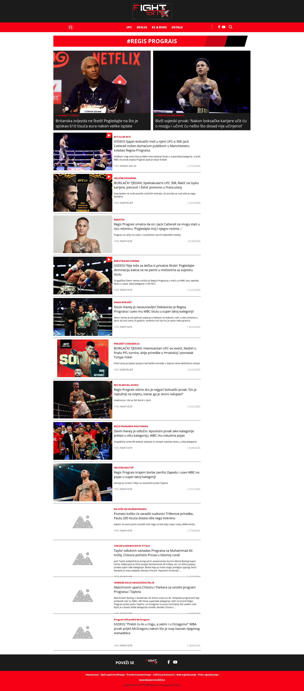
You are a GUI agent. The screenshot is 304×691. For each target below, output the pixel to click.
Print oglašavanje (208, 674)
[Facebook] (219, 27)
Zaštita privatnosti (163, 674)
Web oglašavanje (186, 674)
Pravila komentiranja (139, 674)
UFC (129, 27)
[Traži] (229, 27)
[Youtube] (224, 27)
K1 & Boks (159, 27)
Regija (142, 27)
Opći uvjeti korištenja (113, 674)
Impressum (92, 674)
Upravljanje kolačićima (152, 679)
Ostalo (177, 27)
